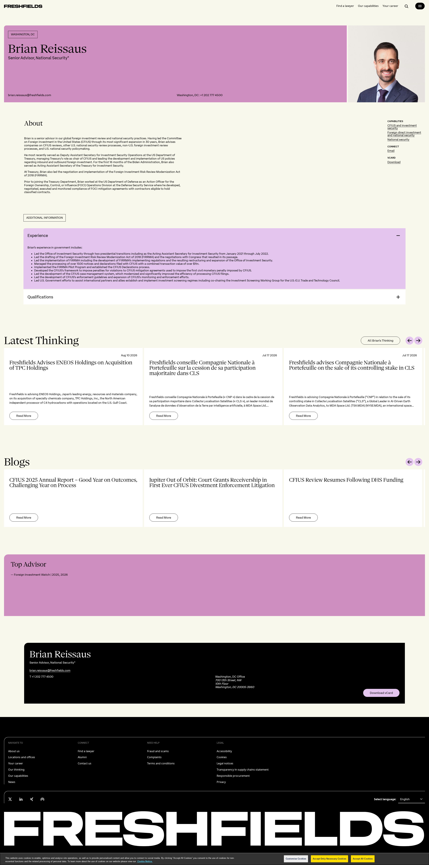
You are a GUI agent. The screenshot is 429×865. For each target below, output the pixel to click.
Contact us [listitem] (84, 763)
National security (398, 139)
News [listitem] (11, 782)
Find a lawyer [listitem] (86, 751)
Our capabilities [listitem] (18, 776)
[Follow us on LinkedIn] (21, 799)
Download (394, 162)
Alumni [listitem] (82, 757)
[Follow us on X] (10, 799)
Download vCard (381, 692)
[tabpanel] (214, 386)
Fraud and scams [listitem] (158, 751)
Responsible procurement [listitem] (233, 776)
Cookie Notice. (144, 861)
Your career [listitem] (15, 763)
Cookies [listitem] (222, 757)
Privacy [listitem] (221, 782)
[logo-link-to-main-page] (23, 7)
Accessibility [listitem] (224, 751)
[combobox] (411, 799)
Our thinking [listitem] (16, 769)
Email (390, 150)
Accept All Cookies (363, 858)
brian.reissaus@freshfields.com (29, 95)
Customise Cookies (296, 858)
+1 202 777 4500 (211, 95)
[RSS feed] (42, 799)
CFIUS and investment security (402, 127)
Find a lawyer (345, 6)
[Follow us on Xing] (32, 799)
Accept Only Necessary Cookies (329, 858)
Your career (390, 6)
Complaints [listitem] (154, 757)
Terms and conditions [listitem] (161, 763)
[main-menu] (420, 6)
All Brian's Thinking (380, 340)
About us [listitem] (14, 751)
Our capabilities (368, 6)
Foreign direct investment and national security (404, 134)
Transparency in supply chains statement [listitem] (243, 769)
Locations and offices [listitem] (21, 757)
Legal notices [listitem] (225, 763)
